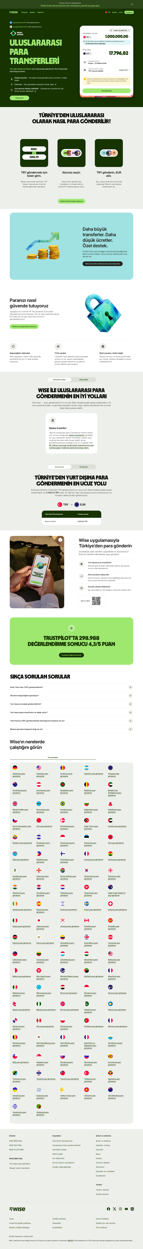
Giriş (120, 12)
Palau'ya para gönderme (117, 1010)
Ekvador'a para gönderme (22, 843)
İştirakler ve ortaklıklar (105, 1171)
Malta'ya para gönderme (22, 976)
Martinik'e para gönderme (93, 976)
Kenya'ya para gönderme (22, 943)
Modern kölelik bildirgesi (19, 1228)
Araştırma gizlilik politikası (20, 1223)
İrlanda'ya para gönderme (22, 910)
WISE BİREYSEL (15, 1141)
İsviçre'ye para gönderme (117, 910)
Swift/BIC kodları (60, 1150)
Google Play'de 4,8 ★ (27, 27)
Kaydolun (129, 12)
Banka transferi (57, 428)
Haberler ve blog (103, 1145)
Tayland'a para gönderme (45, 1079)
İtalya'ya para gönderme (22, 926)
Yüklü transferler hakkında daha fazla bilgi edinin (102, 264)
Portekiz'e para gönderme (93, 1026)
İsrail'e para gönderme (68, 910)
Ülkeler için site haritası (105, 1223)
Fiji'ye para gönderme (21, 860)
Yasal (11, 1219)
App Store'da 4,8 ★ (26, 22)
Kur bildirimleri (58, 1158)
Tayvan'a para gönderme (69, 1079)
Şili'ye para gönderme (21, 1062)
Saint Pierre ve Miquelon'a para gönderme (90, 1045)
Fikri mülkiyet (101, 1228)
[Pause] (60, 540)
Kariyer (99, 1158)
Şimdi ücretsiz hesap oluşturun (71, 201)
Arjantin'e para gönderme (93, 774)
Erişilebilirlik (57, 1228)
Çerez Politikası (102, 1219)
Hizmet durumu (102, 1194)
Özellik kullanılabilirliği (62, 1167)
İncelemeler (101, 1176)
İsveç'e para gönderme (92, 910)
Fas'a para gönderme (116, 843)
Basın (98, 1154)
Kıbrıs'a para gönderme (45, 943)
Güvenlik (99, 1150)
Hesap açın (19, 98)
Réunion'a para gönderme (117, 1026)
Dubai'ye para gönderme (117, 826)
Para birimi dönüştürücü (62, 1141)
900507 (71, 1241)
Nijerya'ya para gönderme (46, 1010)
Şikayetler (57, 1223)
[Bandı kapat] (132, 4)
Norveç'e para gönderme (69, 1010)
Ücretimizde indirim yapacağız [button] (95, 43)
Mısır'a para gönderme (68, 993)
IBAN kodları (58, 1154)
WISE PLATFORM (16, 1150)
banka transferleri (76, 435)
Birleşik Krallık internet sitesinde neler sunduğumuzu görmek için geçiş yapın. (70, 5)
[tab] (59, 380)
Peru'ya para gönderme (45, 1026)
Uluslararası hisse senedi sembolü (66, 1145)
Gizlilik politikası (59, 1219)
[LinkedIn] (132, 1209)
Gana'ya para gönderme (117, 860)
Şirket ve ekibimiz (103, 1141)
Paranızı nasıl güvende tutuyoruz (24, 326)
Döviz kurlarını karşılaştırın (64, 1163)
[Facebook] (108, 1209)
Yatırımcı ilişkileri (103, 1163)
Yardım (114, 12)
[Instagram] (120, 1209)
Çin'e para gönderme (44, 826)
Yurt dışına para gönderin (19, 1164)
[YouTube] (126, 1209)
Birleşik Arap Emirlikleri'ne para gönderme (114, 792)
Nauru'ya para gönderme (117, 993)
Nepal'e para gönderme (21, 1010)
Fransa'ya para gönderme (93, 860)
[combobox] (87, 37)
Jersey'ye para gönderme (69, 926)
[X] (114, 1209)
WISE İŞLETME (15, 1145)
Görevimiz (100, 1167)
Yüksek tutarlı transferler (19, 1168)
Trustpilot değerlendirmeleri (71, 655)
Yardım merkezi (102, 1190)
